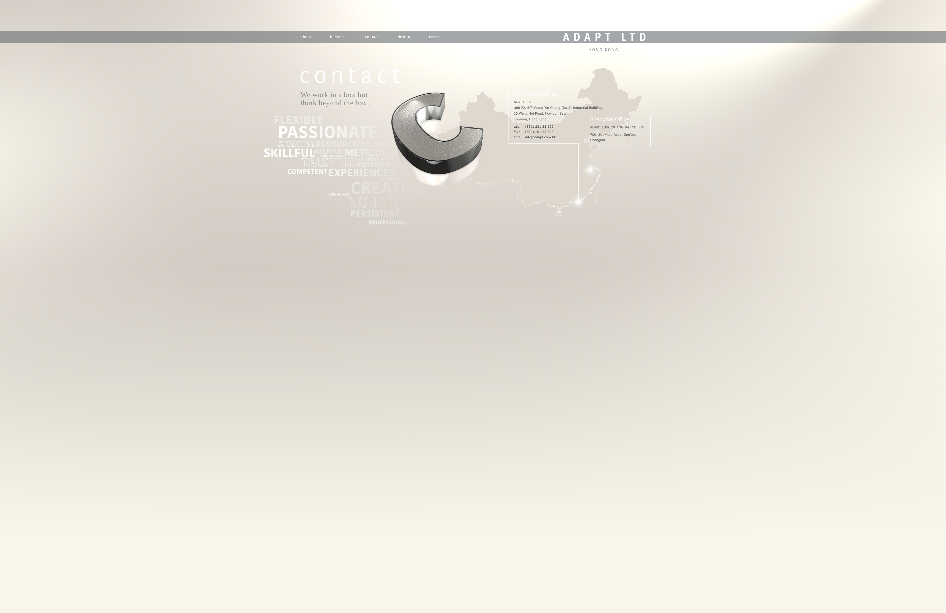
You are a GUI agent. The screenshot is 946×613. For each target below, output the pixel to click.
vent (434, 37)
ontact (372, 37)
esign (404, 37)
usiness (338, 37)
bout (306, 37)
